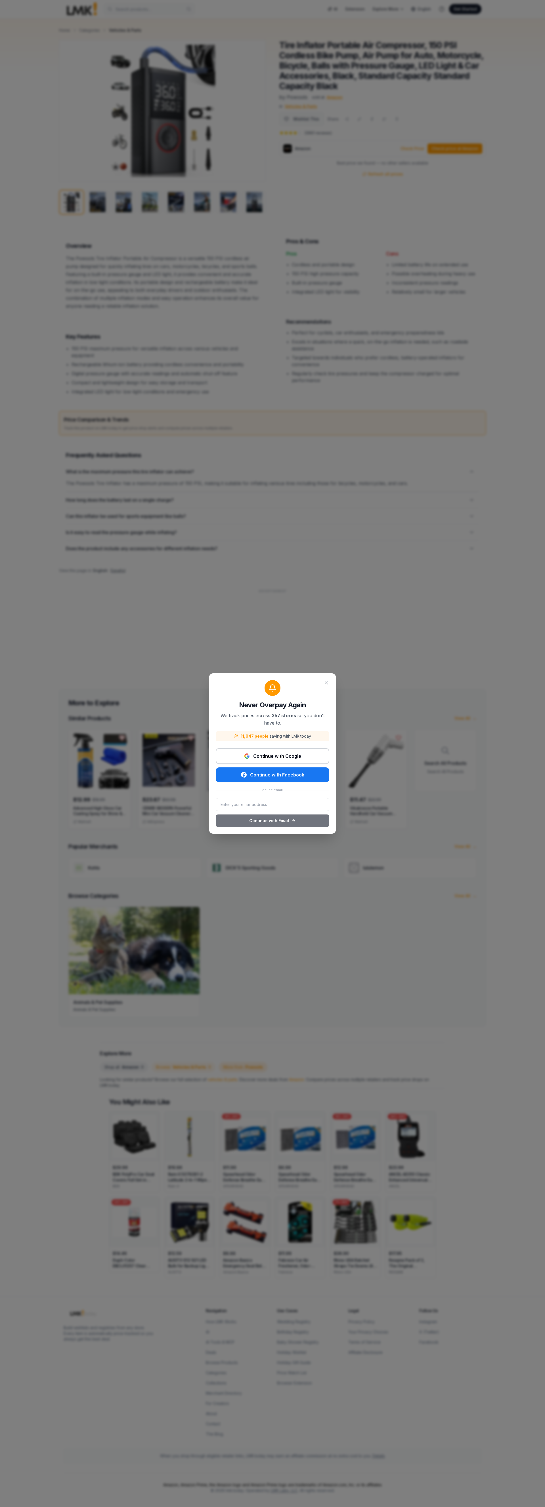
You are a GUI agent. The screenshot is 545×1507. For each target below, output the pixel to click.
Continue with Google (277, 756)
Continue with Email (269, 820)
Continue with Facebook (277, 775)
